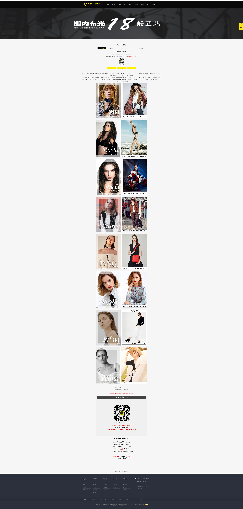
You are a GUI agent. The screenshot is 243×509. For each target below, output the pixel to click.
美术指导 (114, 487)
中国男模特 (105, 489)
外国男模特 (105, 484)
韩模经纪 (111, 48)
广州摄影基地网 (99, 499)
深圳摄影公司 (95, 492)
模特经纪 (142, 4)
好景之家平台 (106, 499)
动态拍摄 (130, 4)
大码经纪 (131, 48)
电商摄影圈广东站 (127, 499)
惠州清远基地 (125, 489)
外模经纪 (102, 48)
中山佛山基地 (125, 484)
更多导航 (153, 4)
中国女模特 (105, 487)
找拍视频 (94, 484)
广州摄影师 (85, 487)
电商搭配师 (115, 484)
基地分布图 (134, 499)
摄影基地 (119, 4)
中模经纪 (121, 48)
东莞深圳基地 (125, 487)
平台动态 (84, 484)
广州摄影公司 (95, 489)
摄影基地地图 (85, 489)
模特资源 (113, 4)
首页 (108, 4)
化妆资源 (136, 4)
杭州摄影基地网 (112, 499)
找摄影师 (124, 4)
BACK (130, 54)
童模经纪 (141, 48)
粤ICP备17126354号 (132, 504)
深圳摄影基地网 (119, 499)
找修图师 (147, 4)
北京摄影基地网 (92, 499)
